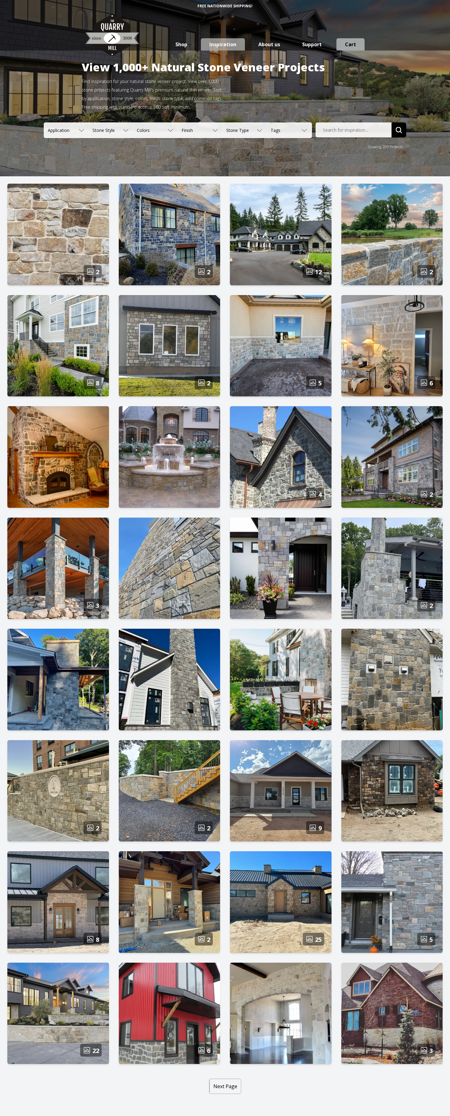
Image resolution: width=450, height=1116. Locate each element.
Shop (181, 44)
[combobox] (353, 130)
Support (312, 44)
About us (269, 44)
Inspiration (222, 44)
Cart (350, 44)
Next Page (225, 1086)
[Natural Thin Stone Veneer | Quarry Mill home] (112, 41)
